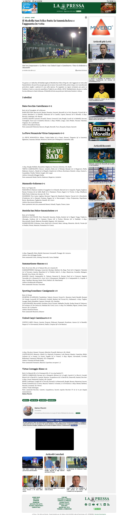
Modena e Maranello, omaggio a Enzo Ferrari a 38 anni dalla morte (33, 490)
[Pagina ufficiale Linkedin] (104, 504)
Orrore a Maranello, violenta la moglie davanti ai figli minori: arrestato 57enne (55, 470)
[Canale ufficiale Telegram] (97, 504)
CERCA (112, 1)
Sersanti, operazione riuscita (97, 200)
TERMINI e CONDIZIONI (64, 509)
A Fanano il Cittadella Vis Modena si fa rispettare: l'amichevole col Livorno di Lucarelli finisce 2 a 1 (102, 80)
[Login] (33, 1)
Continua (78, 413)
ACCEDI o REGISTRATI (36, 506)
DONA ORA (74, 425)
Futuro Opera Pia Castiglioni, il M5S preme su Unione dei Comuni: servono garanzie (77, 490)
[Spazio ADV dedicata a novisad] (54, 162)
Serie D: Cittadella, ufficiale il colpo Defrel (100, 182)
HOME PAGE (36, 497)
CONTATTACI (36, 507)
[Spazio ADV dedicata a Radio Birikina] (101, 141)
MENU (28, 1)
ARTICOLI (36, 499)
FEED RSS (64, 506)
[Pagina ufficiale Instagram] (90, 504)
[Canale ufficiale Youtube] (93, 504)
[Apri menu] (23, 1)
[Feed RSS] (108, 504)
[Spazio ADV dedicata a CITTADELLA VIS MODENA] (30, 12)
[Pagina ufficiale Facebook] (86, 504)
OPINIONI (36, 501)
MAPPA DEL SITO (64, 507)
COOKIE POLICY (64, 502)
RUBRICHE (36, 502)
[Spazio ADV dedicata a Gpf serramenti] (108, 12)
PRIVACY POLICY (64, 504)
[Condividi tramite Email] (25, 41)
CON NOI (64, 497)
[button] (86, 18)
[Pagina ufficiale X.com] (101, 504)
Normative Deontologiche (100, 514)
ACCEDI (38, 1)
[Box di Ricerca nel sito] (107, 1)
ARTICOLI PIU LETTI (36, 504)
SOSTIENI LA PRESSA (64, 499)
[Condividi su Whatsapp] (25, 38)
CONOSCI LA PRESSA (64, 501)
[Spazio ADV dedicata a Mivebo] (101, 36)
